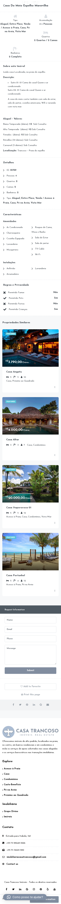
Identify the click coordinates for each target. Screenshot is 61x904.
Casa (6, 774)
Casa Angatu (14, 372)
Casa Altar (12, 439)
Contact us (12, 864)
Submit (30, 670)
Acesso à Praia (12, 769)
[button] (25, 897)
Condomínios (11, 779)
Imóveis (8, 817)
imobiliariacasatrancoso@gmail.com (26, 857)
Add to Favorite (32, 686)
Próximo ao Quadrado (16, 795)
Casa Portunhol (15, 575)
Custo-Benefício (12, 784)
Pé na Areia (10, 790)
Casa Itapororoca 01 (18, 507)
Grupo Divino (11, 811)
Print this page (31, 695)
